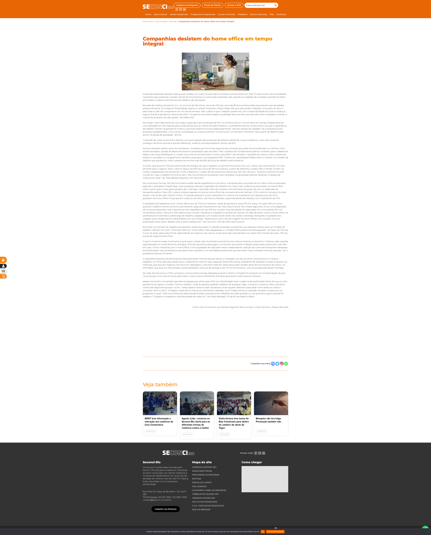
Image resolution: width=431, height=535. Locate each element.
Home (148, 14)
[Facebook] (273, 364)
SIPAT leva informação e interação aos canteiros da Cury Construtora (159, 421)
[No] (428, 532)
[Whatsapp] (286, 364)
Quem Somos (160, 14)
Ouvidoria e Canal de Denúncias (209, 490)
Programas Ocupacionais (203, 14)
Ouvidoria (281, 14)
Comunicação (161, 21)
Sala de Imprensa (258, 14)
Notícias (172, 21)
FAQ (272, 14)
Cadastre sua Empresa (187, 5)
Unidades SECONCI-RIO (203, 498)
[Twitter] (277, 364)
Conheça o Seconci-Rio (204, 467)
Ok (263, 531)
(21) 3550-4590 (180, 497)
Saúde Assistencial (179, 14)
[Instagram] (282, 364)
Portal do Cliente (212, 5)
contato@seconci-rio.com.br (157, 500)
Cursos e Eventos (226, 14)
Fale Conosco (199, 486)
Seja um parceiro (201, 510)
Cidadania (242, 14)
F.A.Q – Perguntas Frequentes (208, 506)
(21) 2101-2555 (164, 497)
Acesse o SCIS (234, 5)
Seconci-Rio (148, 21)
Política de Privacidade (204, 502)
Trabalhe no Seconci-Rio (205, 494)
